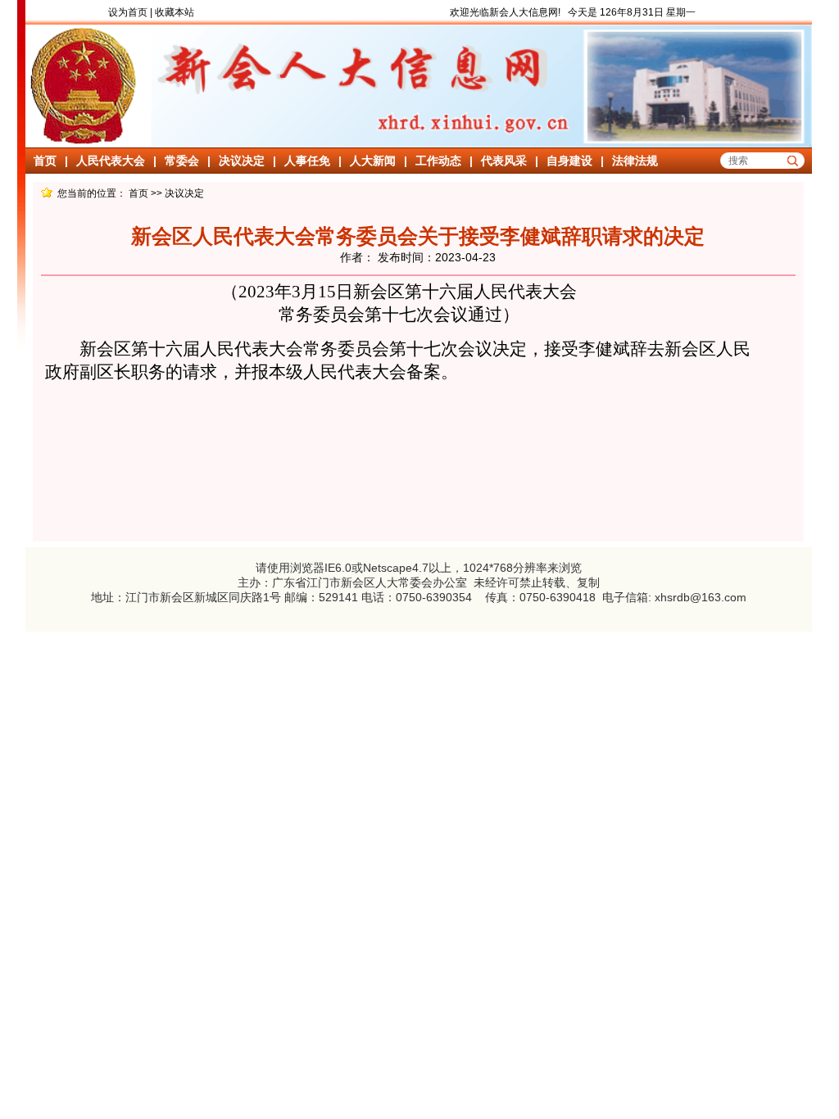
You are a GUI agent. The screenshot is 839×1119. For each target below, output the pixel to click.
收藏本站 (174, 12)
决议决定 (242, 160)
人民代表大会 (110, 160)
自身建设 (569, 160)
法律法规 (635, 160)
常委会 (182, 160)
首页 (45, 160)
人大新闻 (373, 160)
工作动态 (438, 160)
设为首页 (127, 12)
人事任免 (307, 160)
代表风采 (504, 160)
